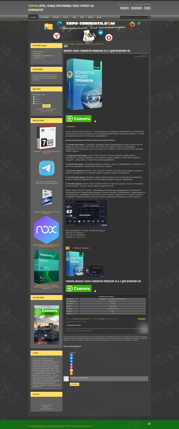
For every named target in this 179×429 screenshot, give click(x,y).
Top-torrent (112, 306)
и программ (47, 360)
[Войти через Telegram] (71, 358)
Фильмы (37, 99)
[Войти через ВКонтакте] (71, 361)
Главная (124, 8)
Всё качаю (38, 103)
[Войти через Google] (71, 370)
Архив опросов (50, 109)
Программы (79, 44)
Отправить (74, 384)
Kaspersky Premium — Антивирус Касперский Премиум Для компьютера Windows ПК (46, 286)
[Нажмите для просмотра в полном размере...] (87, 226)
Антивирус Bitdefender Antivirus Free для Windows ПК (46, 212)
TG (41, 387)
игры (34, 387)
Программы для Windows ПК (94, 44)
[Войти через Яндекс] (71, 367)
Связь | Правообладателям (37, 426)
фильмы (54, 362)
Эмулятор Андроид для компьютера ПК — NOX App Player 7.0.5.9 (46, 245)
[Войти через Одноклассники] (71, 373)
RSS (149, 4)
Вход (147, 8)
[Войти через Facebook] (71, 364)
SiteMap (49, 426)
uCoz (90, 426)
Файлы (72, 44)
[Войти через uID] (71, 354)
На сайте (35, 75)
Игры (36, 97)
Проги (37, 101)
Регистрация (136, 8)
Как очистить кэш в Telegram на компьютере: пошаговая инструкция (46, 182)
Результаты (41, 109)
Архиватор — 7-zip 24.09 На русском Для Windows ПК (46, 152)
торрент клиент (52, 76)
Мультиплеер (38, 51)
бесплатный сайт (81, 426)
